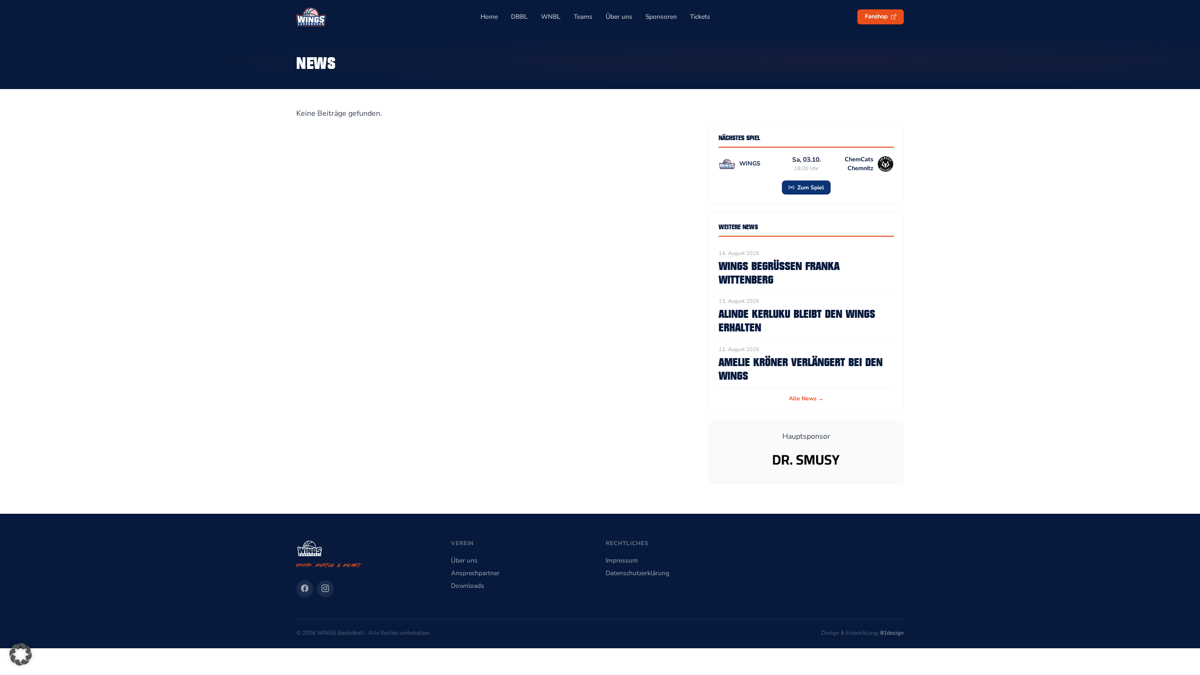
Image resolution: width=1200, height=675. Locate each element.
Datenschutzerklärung (637, 573)
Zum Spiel (810, 187)
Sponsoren (661, 16)
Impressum (622, 560)
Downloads (467, 585)
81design (892, 633)
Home (489, 16)
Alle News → (806, 398)
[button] (20, 654)
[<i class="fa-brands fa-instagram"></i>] (325, 588)
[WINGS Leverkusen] (311, 17)
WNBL (551, 16)
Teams (583, 16)
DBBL (519, 16)
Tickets (700, 16)
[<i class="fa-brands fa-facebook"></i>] (304, 588)
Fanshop (877, 16)
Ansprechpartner (475, 573)
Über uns (619, 16)
